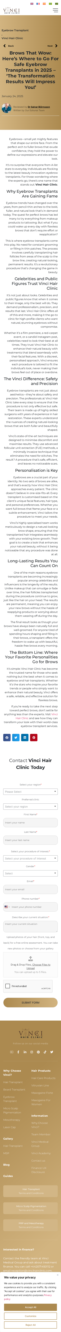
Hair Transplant (13, 1082)
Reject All (30, 1324)
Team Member (40, 1134)
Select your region (30, 784)
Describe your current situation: (30, 917)
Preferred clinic (30, 799)
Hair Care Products (43, 1078)
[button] (7, 737)
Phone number (31, 898)
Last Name (30, 831)
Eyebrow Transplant (15, 30)
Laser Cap (9, 1127)
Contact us (38, 1160)
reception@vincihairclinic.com (31, 1270)
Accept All (30, 1307)
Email (30, 881)
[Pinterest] (38, 1052)
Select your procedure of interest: (30, 851)
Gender (30, 866)
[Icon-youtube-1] (12, 1052)
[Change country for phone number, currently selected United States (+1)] (7, 907)
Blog (6, 1164)
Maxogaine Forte (42, 1092)
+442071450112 (40, 1266)
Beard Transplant (14, 1089)
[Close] (58, 1275)
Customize (30, 1316)
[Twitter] (52, 1052)
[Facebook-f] (18, 1052)
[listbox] (30, 791)
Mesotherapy (11, 1119)
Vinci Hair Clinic (12, 38)
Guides (8, 1176)
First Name (30, 814)
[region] (30, 1302)
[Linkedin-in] (25, 1052)
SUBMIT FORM (30, 1002)
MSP (6, 1153)
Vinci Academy (41, 1153)
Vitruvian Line (40, 1085)
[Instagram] (32, 1052)
